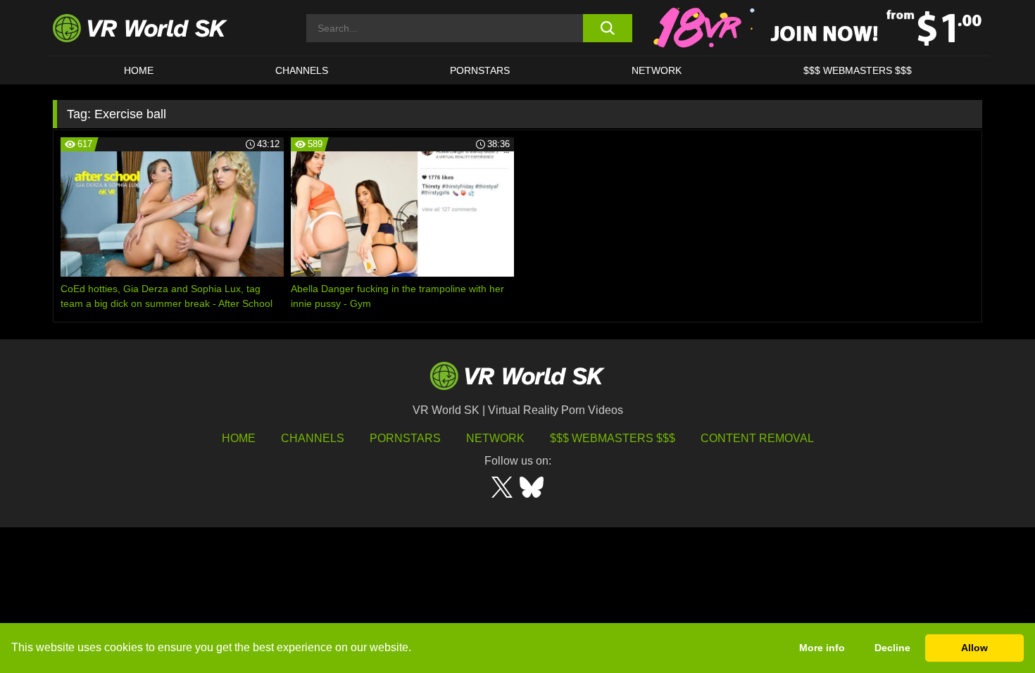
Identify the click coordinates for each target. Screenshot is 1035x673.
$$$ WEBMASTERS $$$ (857, 70)
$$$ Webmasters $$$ (612, 438)
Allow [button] (974, 647)
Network (657, 70)
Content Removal (757, 438)
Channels (301, 70)
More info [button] (822, 647)
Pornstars (480, 70)
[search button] (607, 28)
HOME (138, 70)
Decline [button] (892, 647)
